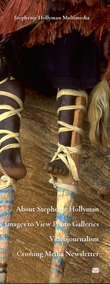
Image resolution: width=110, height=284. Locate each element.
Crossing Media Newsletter (58, 253)
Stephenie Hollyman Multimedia (51, 17)
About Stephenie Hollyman (57, 209)
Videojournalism (74, 239)
